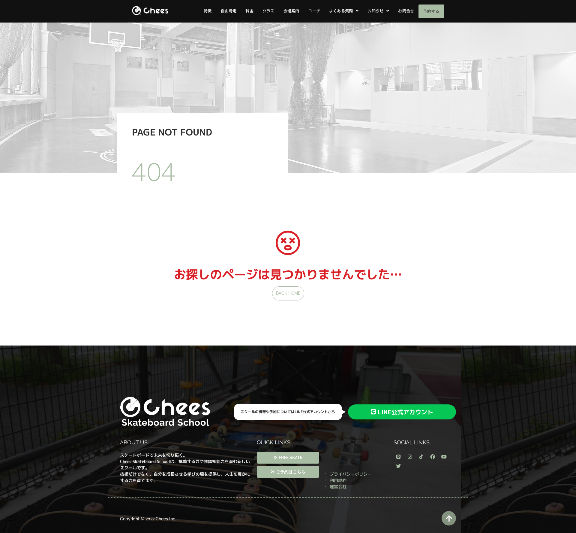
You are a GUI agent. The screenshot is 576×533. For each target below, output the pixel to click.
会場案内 (291, 11)
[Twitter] (398, 466)
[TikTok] (421, 456)
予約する (431, 11)
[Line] (398, 456)
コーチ (314, 11)
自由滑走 (229, 11)
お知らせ (375, 11)
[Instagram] (410, 456)
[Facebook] (432, 456)
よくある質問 (341, 11)
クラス (268, 11)
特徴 (208, 11)
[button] (344, 11)
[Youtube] (444, 456)
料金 (249, 11)
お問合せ (406, 11)
